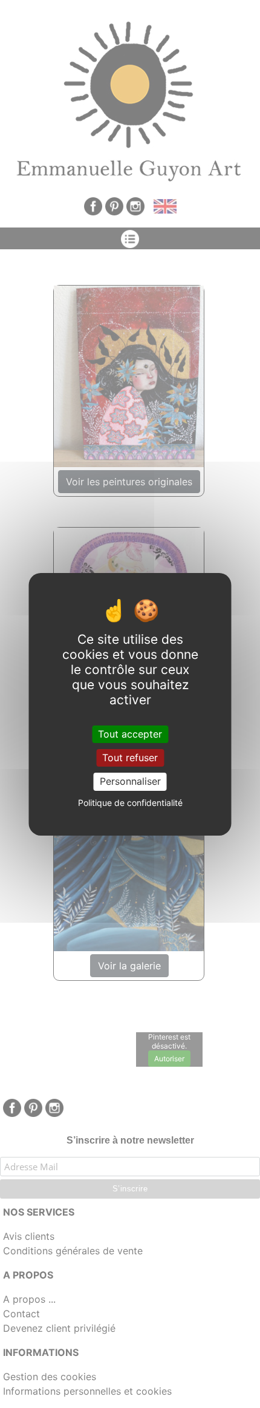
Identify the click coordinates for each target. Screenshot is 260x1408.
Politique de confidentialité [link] (130, 802)
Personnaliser (130, 781)
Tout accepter (130, 734)
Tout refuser (130, 757)
